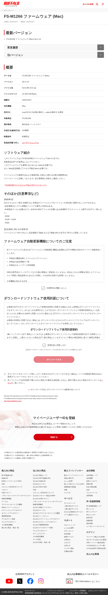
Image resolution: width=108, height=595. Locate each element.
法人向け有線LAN (39, 481)
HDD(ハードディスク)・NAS (11, 481)
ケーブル (5, 501)
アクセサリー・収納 (8, 519)
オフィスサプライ (39, 533)
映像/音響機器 (6, 498)
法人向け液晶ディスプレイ (42, 507)
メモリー (5, 489)
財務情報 (89, 520)
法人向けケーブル (39, 510)
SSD (3, 484)
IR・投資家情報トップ (93, 506)
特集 (65, 489)
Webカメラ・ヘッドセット (11, 507)
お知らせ (67, 545)
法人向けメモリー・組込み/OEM (44, 495)
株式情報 (89, 523)
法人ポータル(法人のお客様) (96, 539)
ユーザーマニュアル (30, 142)
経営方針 (89, 517)
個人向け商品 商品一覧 (10, 527)
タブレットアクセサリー (10, 513)
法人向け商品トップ (40, 475)
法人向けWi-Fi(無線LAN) (41, 478)
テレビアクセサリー (9, 522)
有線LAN (5, 478)
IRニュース (90, 509)
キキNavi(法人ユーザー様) (95, 545)
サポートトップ (69, 525)
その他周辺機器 (7, 524)
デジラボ (67, 492)
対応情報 (67, 534)
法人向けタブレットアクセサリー (45, 522)
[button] (54, 437)
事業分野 (89, 484)
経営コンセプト (91, 481)
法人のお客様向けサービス (73, 512)
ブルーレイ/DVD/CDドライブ (12, 487)
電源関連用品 (6, 516)
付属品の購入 (69, 551)
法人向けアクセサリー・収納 (43, 527)
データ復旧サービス (71, 514)
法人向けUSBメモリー (41, 498)
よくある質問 (69, 528)
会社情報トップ (91, 475)
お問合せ (67, 539)
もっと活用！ (68, 481)
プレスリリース (91, 492)
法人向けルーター (39, 484)
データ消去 (37, 539)
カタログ (67, 542)
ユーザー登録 (69, 548)
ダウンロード (69, 531)
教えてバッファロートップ (73, 475)
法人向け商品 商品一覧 (41, 542)
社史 (88, 489)
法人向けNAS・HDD (40, 487)
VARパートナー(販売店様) (95, 542)
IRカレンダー (91, 514)
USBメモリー (6, 492)
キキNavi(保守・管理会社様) (96, 548)
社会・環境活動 (91, 487)
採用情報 (89, 495)
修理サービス (69, 536)
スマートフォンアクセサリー (12, 510)
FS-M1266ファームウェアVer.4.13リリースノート (26, 185)
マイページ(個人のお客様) (95, 536)
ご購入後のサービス (71, 509)
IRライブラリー (91, 512)
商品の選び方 (69, 478)
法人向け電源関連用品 (41, 524)
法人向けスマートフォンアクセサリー (46, 519)
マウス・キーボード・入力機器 (12, 504)
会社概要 (89, 478)
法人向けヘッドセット (41, 516)
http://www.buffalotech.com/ (12, 401)
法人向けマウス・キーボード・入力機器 (46, 513)
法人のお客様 (92, 553)
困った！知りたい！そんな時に (74, 484)
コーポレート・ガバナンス (95, 526)
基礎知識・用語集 (70, 487)
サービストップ (69, 503)
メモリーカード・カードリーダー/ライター (16, 495)
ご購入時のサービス (71, 506)
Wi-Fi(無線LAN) (7, 475)
